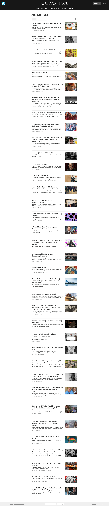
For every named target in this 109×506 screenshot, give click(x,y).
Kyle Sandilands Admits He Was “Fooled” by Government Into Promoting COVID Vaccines (47, 242)
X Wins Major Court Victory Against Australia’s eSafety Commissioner (44, 228)
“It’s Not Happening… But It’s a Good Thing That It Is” (47, 322)
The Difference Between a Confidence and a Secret (47, 348)
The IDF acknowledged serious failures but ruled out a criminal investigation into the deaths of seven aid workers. (47, 144)
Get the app (60, 504)
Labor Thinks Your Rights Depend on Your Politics (46, 24)
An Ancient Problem (39, 267)
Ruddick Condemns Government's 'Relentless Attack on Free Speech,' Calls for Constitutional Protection (47, 307)
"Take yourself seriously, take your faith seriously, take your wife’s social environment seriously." (47, 178)
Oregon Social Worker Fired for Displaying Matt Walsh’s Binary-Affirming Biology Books (47, 408)
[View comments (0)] (43, 32)
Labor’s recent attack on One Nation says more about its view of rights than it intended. (47, 27)
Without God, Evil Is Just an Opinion (44, 294)
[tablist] (39, 19)
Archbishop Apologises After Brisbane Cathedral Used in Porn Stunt (45, 125)
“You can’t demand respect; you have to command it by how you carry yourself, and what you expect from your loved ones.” (47, 52)
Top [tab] (38, 19)
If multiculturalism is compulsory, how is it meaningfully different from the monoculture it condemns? (46, 204)
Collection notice (20, 504)
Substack (94, 504)
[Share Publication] (90, 3)
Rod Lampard (48, 106)
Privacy (11, 504)
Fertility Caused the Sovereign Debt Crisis (47, 61)
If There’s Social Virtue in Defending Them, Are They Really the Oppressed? (47, 451)
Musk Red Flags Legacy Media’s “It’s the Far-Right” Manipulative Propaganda (47, 489)
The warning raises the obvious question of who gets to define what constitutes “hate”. (46, 338)
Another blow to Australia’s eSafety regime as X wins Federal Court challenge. (47, 231)
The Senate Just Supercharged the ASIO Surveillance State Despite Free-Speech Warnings (46, 99)
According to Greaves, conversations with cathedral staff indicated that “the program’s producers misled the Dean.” (47, 128)
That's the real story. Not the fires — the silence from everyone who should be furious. (45, 467)
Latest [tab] (34, 19)
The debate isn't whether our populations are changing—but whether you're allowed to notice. (47, 325)
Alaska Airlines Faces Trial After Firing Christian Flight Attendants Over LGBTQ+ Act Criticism (47, 281)
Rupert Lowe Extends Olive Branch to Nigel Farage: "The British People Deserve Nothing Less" (47, 389)
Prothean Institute (49, 66)
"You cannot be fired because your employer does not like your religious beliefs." (46, 285)
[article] (54, 28)
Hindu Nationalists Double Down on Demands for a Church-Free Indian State (46, 188)
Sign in (104, 3)
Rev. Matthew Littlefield (51, 55)
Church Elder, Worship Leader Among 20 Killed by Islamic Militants (46, 362)
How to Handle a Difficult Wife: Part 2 (45, 50)
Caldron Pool (41, 30)
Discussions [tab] (43, 19)
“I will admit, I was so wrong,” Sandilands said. (44, 246)
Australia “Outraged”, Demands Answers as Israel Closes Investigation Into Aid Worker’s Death (47, 139)
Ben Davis (38, 341)
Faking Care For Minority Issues (43, 476)
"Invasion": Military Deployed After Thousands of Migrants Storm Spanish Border (45, 423)
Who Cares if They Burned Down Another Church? (46, 464)
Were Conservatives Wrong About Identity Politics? (47, 214)
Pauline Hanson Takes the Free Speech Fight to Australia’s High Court (47, 85)
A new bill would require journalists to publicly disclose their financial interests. (47, 155)
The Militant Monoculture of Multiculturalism (42, 201)
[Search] (87, 3)
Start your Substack (51, 504)
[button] (37, 8)
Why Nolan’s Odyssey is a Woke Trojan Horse (45, 437)
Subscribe (97, 3)
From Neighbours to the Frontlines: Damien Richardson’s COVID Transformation (47, 375)
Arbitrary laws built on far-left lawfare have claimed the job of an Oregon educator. (47, 412)
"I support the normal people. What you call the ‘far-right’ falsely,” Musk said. (46, 492)
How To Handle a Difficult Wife (43, 175)
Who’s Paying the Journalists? (42, 153)
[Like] (33, 45)
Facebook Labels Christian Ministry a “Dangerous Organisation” (45, 335)
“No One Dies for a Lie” (40, 164)
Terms (15, 504)
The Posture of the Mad (40, 73)
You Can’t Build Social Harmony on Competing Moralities (44, 255)
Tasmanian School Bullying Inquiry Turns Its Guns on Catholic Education (47, 37)
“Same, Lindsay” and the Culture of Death (46, 113)
